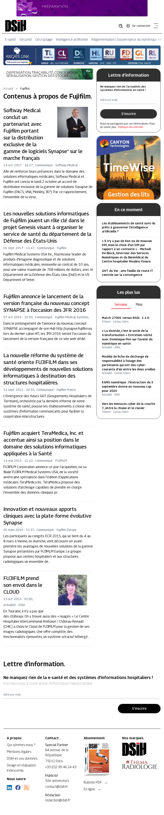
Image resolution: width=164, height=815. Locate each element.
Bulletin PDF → (96, 782)
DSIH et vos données (22, 758)
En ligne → (92, 789)
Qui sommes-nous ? (21, 745)
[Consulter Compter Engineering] (82, 8)
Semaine (120, 304)
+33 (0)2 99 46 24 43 (60, 767)
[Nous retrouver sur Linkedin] (9, 787)
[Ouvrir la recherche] (122, 26)
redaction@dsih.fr (57, 800)
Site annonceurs (57, 781)
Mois (139, 304)
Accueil (8, 88)
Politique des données (130, 127)
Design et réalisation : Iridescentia (22, 767)
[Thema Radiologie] (139, 764)
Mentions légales (19, 752)
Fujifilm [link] (25, 88)
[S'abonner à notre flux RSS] (26, 787)
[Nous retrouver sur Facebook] (17, 787)
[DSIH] (139, 749)
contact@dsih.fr (56, 787)
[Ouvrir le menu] (155, 26)
